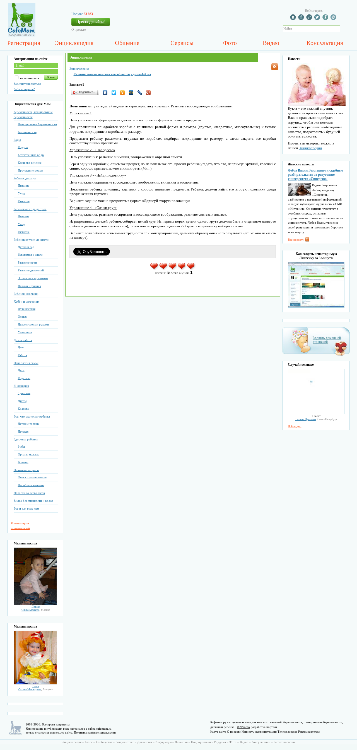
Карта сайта (218, 731)
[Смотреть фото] (35, 604)
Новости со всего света (29, 493)
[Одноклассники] (124, 92)
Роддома (220, 742)
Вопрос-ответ (124, 742)
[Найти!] (343, 28)
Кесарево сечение (30, 162)
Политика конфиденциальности (95, 732)
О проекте (78, 30)
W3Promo (243, 727)
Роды (17, 139)
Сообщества (104, 742)
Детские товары (28, 423)
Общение (127, 42)
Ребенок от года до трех (30, 209)
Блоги (89, 742)
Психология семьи (26, 363)
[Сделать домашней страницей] (316, 355)
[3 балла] (172, 269)
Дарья (36, 606)
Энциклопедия (74, 42)
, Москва (35, 609)
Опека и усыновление (32, 477)
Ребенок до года (25, 178)
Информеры (163, 742)
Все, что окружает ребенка (32, 416)
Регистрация (23, 42)
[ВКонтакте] (106, 92)
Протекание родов (30, 170)
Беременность (27, 132)
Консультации (261, 742)
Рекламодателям (309, 731)
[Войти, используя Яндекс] (326, 19)
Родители (24, 378)
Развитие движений (31, 270)
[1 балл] (154, 269)
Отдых (22, 316)
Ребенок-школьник (26, 293)
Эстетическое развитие (33, 278)
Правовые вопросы (26, 470)
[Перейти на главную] (21, 35)
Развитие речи (27, 262)
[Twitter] (115, 92)
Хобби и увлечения (26, 301)
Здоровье (24, 393)
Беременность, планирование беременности (33, 114)
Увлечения (25, 332)
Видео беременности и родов (33, 500)
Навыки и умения (29, 286)
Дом (21, 347)
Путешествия (26, 308)
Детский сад (26, 247)
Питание (23, 185)
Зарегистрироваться (27, 83)
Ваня (35, 686)
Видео (271, 42)
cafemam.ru (104, 728)
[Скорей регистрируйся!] (90, 23)
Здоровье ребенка (26, 439)
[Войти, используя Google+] (309, 19)
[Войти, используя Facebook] (301, 19)
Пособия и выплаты (31, 485)
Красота (23, 408)
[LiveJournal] (141, 92)
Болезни (23, 462)
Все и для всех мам (26, 508)
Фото (230, 42)
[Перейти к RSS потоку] (274, 66)
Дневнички (144, 742)
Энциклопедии (310, 148)
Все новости (296, 239)
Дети (21, 370)
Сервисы (182, 42)
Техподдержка (287, 731)
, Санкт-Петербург (316, 419)
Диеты (22, 400)
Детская (23, 431)
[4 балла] (182, 269)
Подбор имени (201, 742)
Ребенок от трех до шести (31, 239)
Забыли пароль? (24, 89)
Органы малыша (28, 454)
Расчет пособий (284, 742)
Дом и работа (23, 340)
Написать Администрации (259, 731)
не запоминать (29, 78)
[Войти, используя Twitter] (318, 19)
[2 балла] (163, 269)
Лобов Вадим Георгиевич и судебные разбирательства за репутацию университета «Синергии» (315, 174)
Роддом (23, 147)
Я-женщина (21, 385)
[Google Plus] (150, 92)
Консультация (325, 42)
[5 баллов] (191, 269)
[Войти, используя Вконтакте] (293, 19)
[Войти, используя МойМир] (334, 19)
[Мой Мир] (132, 92)
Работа (22, 355)
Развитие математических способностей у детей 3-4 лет (112, 74)
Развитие (24, 201)
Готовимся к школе (30, 254)
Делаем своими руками (33, 324)
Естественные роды (31, 154)
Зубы (21, 446)
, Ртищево (35, 689)
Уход (21, 193)
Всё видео (294, 426)
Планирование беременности (37, 124)
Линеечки (181, 742)
